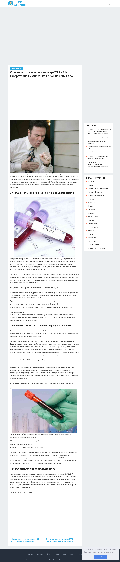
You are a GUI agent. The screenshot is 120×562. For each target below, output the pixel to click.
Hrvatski (56, 554)
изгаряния (91, 181)
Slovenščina (82, 554)
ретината (91, 234)
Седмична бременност (96, 195)
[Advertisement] (60, 21)
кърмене (91, 199)
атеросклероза (93, 224)
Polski (64, 554)
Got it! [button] (101, 557)
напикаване (92, 238)
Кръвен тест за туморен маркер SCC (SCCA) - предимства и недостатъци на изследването (99, 131)
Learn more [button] (110, 552)
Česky (48, 554)
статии (90, 185)
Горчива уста (92, 203)
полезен (91, 213)
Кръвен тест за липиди (96, 170)
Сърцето (91, 220)
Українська (30, 554)
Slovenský (72, 554)
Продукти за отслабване (96, 248)
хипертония (92, 241)
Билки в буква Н (93, 245)
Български (40, 554)
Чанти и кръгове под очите (98, 188)
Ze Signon (14, 559)
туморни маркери (16, 68)
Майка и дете (93, 217)
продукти (91, 206)
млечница (91, 231)
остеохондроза (93, 227)
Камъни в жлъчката (95, 192)
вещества (91, 210)
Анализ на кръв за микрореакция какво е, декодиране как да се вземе (98, 164)
